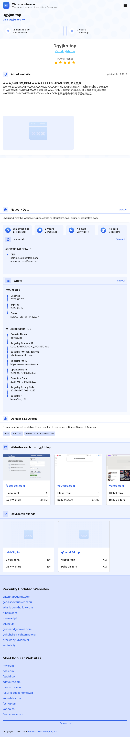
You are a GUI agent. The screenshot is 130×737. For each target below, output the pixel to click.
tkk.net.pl (8, 623)
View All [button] (123, 209)
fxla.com (8, 671)
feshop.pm (9, 703)
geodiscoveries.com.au (17, 602)
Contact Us (65, 723)
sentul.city (9, 645)
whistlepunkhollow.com (18, 607)
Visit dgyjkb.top (12, 19)
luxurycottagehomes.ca (18, 692)
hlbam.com (10, 613)
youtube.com (66, 485)
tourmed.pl (10, 618)
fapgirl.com (10, 676)
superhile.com (12, 698)
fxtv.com (8, 665)
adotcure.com (11, 682)
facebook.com (15, 485)
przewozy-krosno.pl (16, 640)
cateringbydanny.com (16, 596)
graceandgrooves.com (17, 629)
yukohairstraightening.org (19, 634)
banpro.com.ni (12, 687)
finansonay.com (13, 714)
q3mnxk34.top (70, 552)
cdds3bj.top (13, 552)
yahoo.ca (9, 709)
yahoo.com (116, 485)
